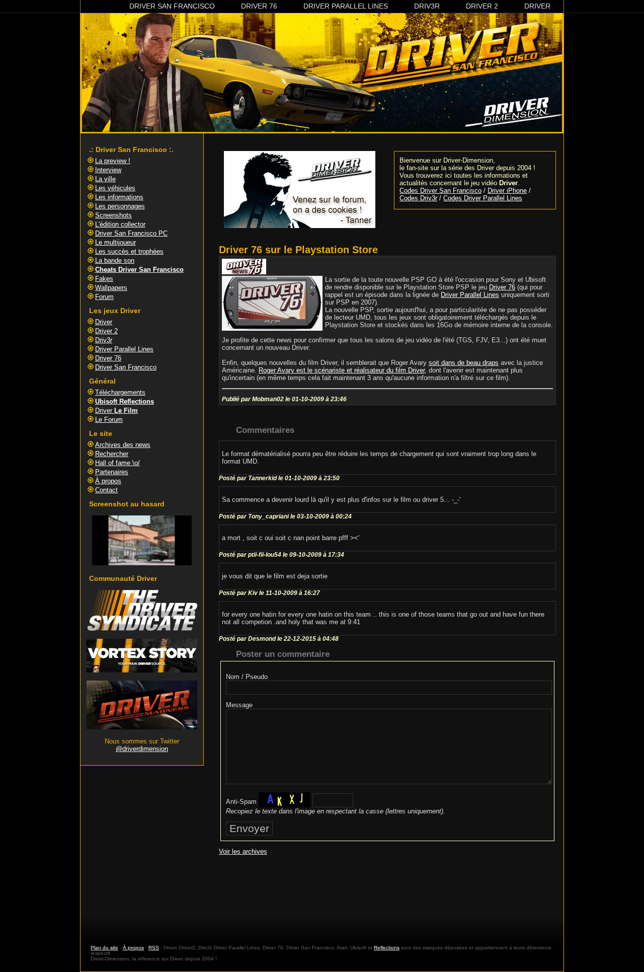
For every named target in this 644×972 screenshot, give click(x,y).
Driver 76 (259, 6)
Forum (104, 297)
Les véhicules (115, 188)
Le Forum (109, 419)
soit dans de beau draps (464, 362)
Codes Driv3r (418, 198)
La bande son (114, 260)
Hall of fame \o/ (117, 463)
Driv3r (427, 6)
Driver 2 (482, 6)
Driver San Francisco (172, 6)
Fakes (104, 278)
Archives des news (122, 444)
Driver (537, 6)
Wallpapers (111, 287)
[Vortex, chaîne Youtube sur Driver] (142, 670)
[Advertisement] (387, 890)
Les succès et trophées (129, 251)
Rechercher (111, 454)
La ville (105, 179)
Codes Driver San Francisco (440, 190)
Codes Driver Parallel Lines (482, 198)
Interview (108, 170)
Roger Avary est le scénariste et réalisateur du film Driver (342, 370)
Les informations (119, 197)
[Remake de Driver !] (142, 628)
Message (239, 705)
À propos (108, 481)
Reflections (386, 947)
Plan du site (104, 947)
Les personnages (120, 206)
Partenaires (111, 472)
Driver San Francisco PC (131, 233)
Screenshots (113, 215)
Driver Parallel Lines (345, 6)
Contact (106, 490)
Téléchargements (120, 392)
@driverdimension (142, 749)
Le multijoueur (115, 242)
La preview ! (112, 161)
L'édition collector (120, 224)
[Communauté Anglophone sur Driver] (142, 727)
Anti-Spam (241, 801)
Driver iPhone (507, 190)
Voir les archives (243, 851)
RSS (153, 947)
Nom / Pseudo (247, 677)
